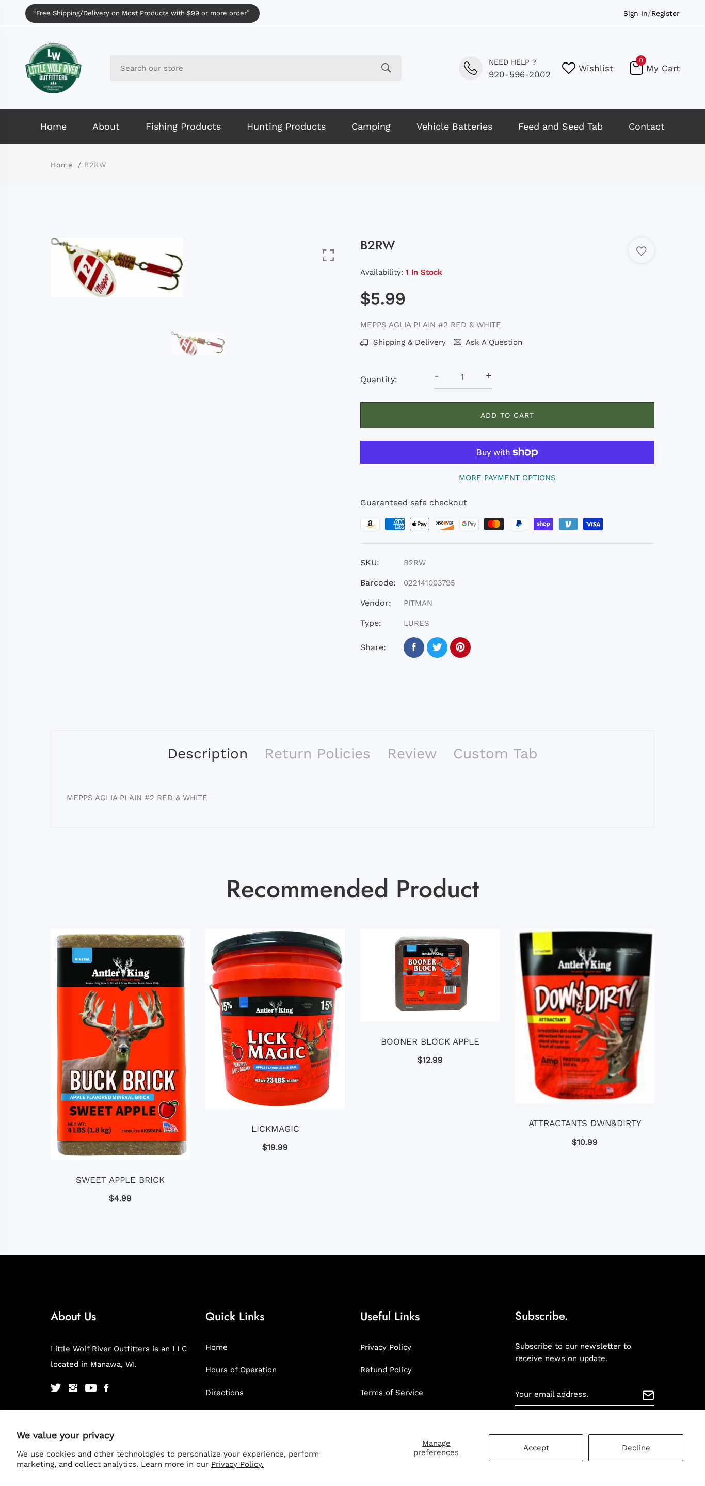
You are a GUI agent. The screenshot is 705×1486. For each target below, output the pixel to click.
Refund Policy (386, 1369)
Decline (636, 1447)
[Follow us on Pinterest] (460, 647)
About (106, 126)
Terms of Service (391, 1392)
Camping (371, 126)
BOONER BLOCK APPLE (430, 1041)
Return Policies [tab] (317, 753)
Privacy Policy (385, 1347)
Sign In (635, 13)
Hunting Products (286, 126)
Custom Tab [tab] (495, 753)
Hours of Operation (241, 1369)
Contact (647, 126)
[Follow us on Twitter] (437, 647)
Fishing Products (183, 126)
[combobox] (256, 68)
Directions (224, 1392)
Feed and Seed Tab (560, 126)
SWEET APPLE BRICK (120, 1180)
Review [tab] (412, 753)
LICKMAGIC (275, 1129)
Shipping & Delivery (408, 342)
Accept (536, 1447)
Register (665, 13)
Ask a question (494, 342)
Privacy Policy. (237, 1464)
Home (53, 126)
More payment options (507, 477)
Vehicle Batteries (454, 126)
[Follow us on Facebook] (414, 647)
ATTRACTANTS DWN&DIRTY (585, 1123)
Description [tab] (207, 753)
